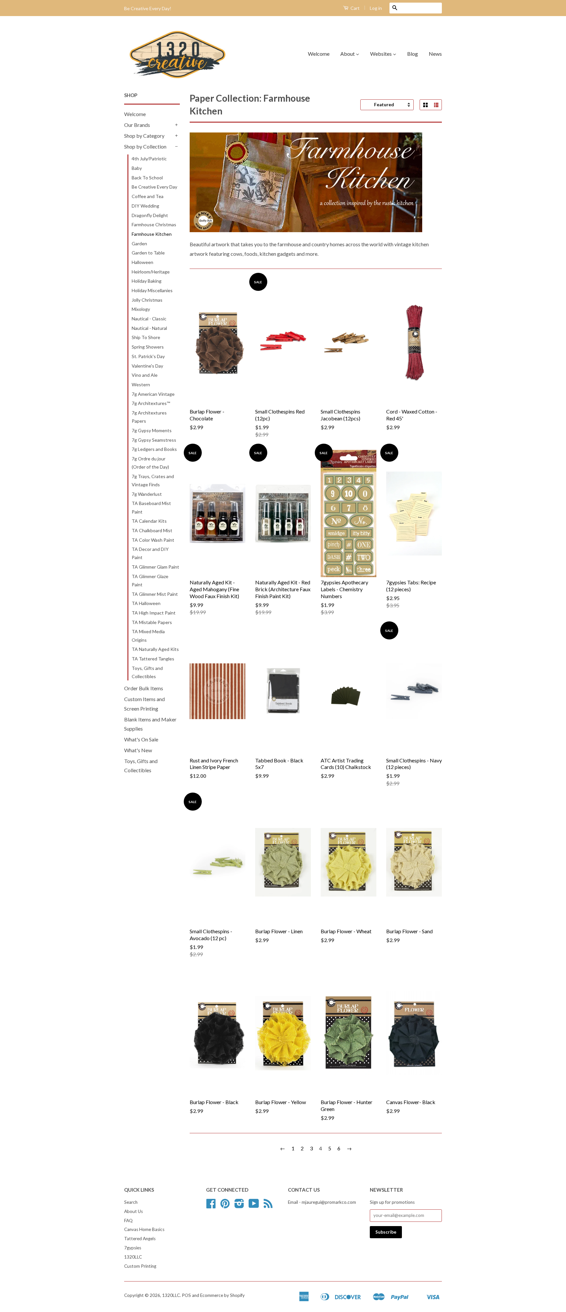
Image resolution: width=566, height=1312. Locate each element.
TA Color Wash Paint (153, 540)
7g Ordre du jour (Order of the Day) (150, 463)
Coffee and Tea (147, 196)
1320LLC (133, 1257)
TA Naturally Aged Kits (155, 649)
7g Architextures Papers (149, 417)
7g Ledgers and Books (154, 449)
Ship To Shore (146, 337)
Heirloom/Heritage (151, 271)
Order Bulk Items (143, 688)
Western (141, 384)
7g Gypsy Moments (152, 430)
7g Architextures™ (151, 403)
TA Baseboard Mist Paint (151, 507)
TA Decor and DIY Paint (150, 553)
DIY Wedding (145, 206)
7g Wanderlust (147, 494)
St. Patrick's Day (148, 356)
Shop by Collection (145, 146)
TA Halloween (146, 603)
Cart (354, 8)
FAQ (128, 1220)
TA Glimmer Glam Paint (155, 567)
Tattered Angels (140, 1238)
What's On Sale (141, 739)
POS (186, 1295)
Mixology (141, 309)
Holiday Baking (146, 281)
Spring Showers (148, 347)
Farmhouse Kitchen (152, 234)
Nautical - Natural (149, 328)
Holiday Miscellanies (152, 290)
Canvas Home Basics (144, 1229)
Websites (381, 53)
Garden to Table (148, 252)
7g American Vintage (153, 394)
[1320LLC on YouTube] (254, 1205)
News (435, 53)
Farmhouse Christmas (154, 224)
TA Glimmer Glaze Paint (150, 580)
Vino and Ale (145, 375)
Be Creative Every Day (154, 187)
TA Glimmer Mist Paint (155, 594)
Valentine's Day (147, 366)
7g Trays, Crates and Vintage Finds (153, 480)
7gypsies (132, 1247)
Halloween (142, 262)
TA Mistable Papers (152, 622)
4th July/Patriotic (149, 158)
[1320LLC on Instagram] (239, 1205)
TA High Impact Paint (154, 613)
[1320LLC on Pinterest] (225, 1205)
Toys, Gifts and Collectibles (147, 672)
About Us (133, 1211)
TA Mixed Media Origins (148, 635)
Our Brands (137, 125)
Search (131, 1202)
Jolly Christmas (147, 300)
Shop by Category (144, 135)
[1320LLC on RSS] (268, 1205)
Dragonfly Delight (150, 215)
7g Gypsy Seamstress (154, 440)
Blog (412, 53)
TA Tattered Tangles (153, 658)
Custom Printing (140, 1266)
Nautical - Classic (149, 318)
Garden (139, 243)
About (348, 53)
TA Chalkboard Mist (152, 530)
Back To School (147, 177)
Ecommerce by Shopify (222, 1295)
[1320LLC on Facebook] (211, 1205)
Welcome (319, 53)
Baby (137, 168)
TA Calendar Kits (149, 521)
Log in (376, 8)
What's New (138, 750)
